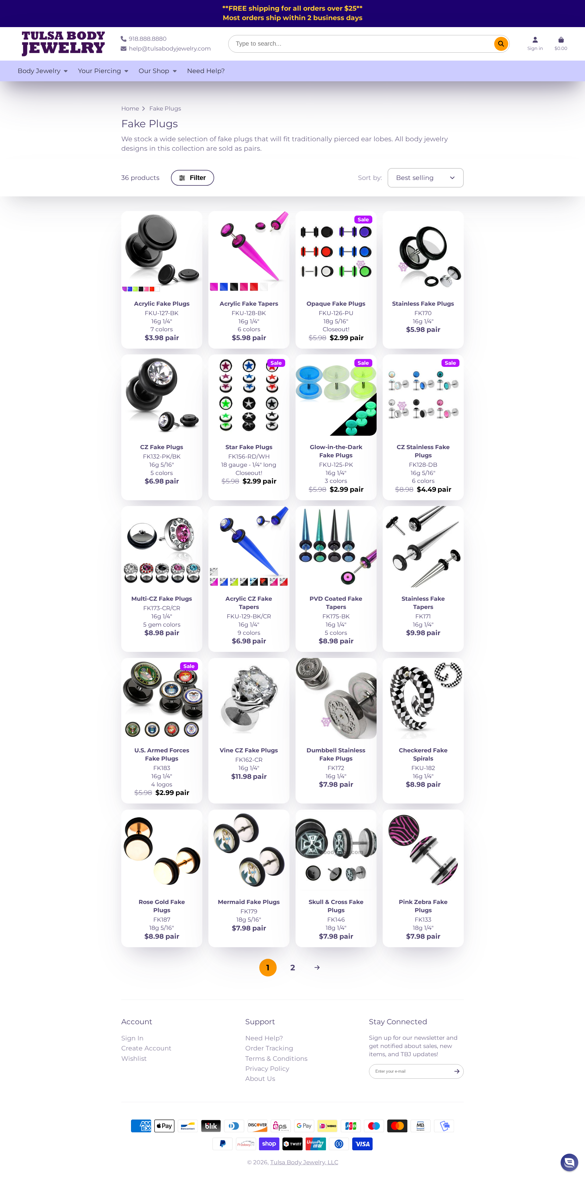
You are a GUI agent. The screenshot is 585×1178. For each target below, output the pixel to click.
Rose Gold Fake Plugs (162, 878)
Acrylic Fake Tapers (249, 280)
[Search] (501, 44)
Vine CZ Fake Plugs (249, 731)
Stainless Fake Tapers (423, 579)
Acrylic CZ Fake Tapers (249, 579)
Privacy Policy (267, 1068)
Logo (63, 44)
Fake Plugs (165, 108)
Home (130, 108)
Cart (561, 44)
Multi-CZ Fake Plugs (162, 579)
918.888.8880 (148, 38)
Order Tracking (269, 1048)
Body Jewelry (39, 71)
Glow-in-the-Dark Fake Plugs (336, 427)
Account (535, 44)
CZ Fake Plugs (162, 427)
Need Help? (206, 71)
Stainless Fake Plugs (423, 280)
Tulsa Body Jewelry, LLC (304, 1162)
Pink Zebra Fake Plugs (423, 878)
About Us (260, 1078)
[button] (569, 1162)
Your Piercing (99, 71)
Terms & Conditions (276, 1058)
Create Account (146, 1048)
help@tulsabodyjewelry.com (170, 48)
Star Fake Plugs (249, 427)
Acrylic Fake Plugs (162, 280)
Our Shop (154, 71)
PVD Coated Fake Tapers (336, 579)
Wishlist (134, 1058)
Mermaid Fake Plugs (249, 878)
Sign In (132, 1038)
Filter (198, 177)
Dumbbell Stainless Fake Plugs (336, 731)
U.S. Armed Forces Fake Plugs (162, 731)
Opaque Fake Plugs (336, 280)
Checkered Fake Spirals (423, 731)
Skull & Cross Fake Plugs (336, 878)
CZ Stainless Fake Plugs (423, 427)
